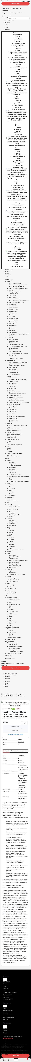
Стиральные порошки (14, 648)
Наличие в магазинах (17, 751)
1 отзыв (18, 708)
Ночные (11, 327)
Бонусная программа (12, 0)
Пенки (18, 151)
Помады (11, 529)
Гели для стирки (13, 644)
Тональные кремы (14, 509)
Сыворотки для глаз (14, 374)
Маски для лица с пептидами (16, 302)
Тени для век (12, 525)
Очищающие (12, 555)
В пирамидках (12, 578)
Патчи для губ (12, 407)
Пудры (10, 511)
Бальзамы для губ (13, 409)
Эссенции (18, 75)
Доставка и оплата (10, 675)
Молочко (11, 613)
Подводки (11, 520)
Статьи (5, 1030)
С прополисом (13, 632)
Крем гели (11, 390)
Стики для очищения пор (18, 59)
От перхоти (12, 462)
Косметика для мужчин (15, 404)
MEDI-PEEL (21, 742)
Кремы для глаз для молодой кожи (18, 362)
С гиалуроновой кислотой (16, 358)
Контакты (7, 29)
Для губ (18, 131)
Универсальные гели (14, 604)
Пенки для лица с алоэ (15, 564)
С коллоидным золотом (15, 299)
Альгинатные (12, 316)
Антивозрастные (13, 293)
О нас (4, 1008)
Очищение (17, 149)
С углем (11, 636)
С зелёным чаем (13, 320)
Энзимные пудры (18, 167)
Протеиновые (12, 297)
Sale (6, 27)
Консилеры (12, 513)
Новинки (7, 25)
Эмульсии (18, 48)
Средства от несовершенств (18, 76)
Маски (18, 36)
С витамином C (13, 311)
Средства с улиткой (14, 399)
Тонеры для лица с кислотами (17, 416)
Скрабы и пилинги (14, 611)
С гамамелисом (13, 418)
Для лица (18, 127)
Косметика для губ (18, 45)
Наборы (18, 249)
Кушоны (11, 541)
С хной (10, 479)
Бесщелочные (12, 472)
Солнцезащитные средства (18, 68)
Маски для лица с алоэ (15, 292)
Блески (11, 532)
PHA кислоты (18, 55)
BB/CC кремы (18, 133)
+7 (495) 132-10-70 (16, 9)
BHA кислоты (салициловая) (18, 57)
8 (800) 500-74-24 (6, 9)
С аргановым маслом (14, 471)
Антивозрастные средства (16, 397)
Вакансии (22, 0)
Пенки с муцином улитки (15, 565)
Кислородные (12, 304)
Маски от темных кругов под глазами (18, 300)
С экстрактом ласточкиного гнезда (18, 379)
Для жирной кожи (13, 420)
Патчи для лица (13, 321)
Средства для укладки (18, 109)
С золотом (11, 350)
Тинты (10, 534)
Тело (17, 183)
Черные (11, 290)
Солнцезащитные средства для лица (19, 402)
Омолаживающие (13, 339)
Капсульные (12, 386)
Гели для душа (13, 600)
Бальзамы (18, 107)
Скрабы (18, 155)
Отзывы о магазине (8, 1015)
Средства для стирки (18, 224)
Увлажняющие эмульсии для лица (18, 425)
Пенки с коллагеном (14, 562)
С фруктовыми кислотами (16, 344)
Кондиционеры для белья (15, 646)
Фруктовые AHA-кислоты (18, 53)
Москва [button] (3, 0)
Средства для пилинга (15, 395)
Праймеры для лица (14, 506)
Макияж (17, 126)
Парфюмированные (14, 599)
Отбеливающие (13, 306)
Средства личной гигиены (17, 204)
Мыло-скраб (12, 585)
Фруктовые (12, 571)
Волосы (17, 98)
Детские (11, 630)
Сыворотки (18, 38)
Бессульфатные (13, 464)
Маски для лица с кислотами (16, 286)
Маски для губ (12, 411)
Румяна (11, 516)
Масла (10, 493)
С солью (11, 634)
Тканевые (11, 323)
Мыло (18, 158)
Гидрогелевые (12, 325)
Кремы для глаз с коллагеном (17, 364)
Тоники (18, 66)
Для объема (12, 478)
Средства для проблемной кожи (17, 393)
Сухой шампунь (18, 103)
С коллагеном (12, 295)
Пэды (18, 50)
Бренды (7, 22)
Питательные (12, 369)
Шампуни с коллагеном (15, 474)
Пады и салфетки (18, 162)
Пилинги (18, 153)
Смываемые (12, 314)
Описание (6, 751)
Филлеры (18, 78)
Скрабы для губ (13, 413)
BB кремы (11, 537)
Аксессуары (17, 248)
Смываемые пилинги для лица (17, 574)
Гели (18, 69)
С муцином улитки (14, 318)
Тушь (10, 548)
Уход (18, 102)
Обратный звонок (15, 3)
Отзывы (27, 751)
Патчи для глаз (13, 313)
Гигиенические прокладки (18, 207)
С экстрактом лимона (14, 581)
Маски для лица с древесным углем (18, 288)
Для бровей (18, 134)
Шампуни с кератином (15, 465)
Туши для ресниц (13, 521)
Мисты (18, 71)
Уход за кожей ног (18, 187)
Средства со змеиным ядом (16, 400)
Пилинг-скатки (12, 572)
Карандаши (12, 523)
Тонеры (18, 46)
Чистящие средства (18, 225)
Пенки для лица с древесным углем (18, 560)
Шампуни (18, 100)
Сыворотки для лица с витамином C (18, 353)
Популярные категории (18, 43)
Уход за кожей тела (18, 185)
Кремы (18, 41)
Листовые (11, 335)
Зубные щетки (18, 209)
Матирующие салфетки (15, 514)
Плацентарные (13, 388)
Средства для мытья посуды (18, 227)
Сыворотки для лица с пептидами (18, 346)
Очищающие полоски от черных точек (19, 334)
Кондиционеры (18, 105)
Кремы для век (13, 367)
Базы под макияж (13, 507)
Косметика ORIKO (17, 266)
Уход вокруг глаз (18, 60)
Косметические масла (18, 80)
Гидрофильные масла (18, 62)
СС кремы (11, 539)
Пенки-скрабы (12, 567)
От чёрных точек (13, 309)
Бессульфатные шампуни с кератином (19, 476)
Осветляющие (12, 383)
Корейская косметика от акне (18, 52)
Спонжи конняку (18, 165)
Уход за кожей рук (18, 189)
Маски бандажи (13, 332)
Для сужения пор (13, 307)
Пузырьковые (12, 328)
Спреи (18, 73)
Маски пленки (12, 330)
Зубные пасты (18, 205)
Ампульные (12, 357)
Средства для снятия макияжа (18, 136)
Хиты (6, 24)
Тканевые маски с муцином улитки (18, 285)
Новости (5, 1028)
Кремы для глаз (18, 39)
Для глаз (18, 129)
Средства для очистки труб (16, 651)
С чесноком (12, 469)
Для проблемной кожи (15, 283)
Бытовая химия (17, 222)
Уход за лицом (17, 34)
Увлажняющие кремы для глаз (17, 365)
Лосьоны (18, 64)
